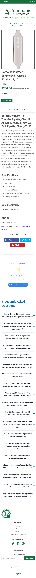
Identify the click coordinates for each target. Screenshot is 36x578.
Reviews (23, 110)
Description (13, 110)
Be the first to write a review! (18, 285)
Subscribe (29, 558)
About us (18, 529)
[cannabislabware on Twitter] (12, 543)
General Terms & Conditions (18, 534)
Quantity (4, 94)
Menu (6, 2)
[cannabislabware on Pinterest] (23, 543)
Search (18, 526)
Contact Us (18, 531)
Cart (33, 2)
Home (4, 24)
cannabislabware (23, 567)
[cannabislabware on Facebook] (18, 543)
